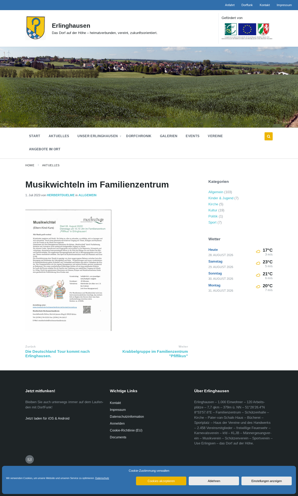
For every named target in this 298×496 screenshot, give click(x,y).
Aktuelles (50, 165)
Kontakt (115, 403)
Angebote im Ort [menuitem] (45, 149)
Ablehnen (214, 481)
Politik (213, 216)
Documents (118, 437)
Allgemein (87, 195)
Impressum (118, 409)
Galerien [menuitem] (169, 136)
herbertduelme (61, 195)
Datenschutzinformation (127, 416)
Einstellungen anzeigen (266, 481)
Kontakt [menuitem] (265, 5)
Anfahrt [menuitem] (230, 5)
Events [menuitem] (192, 136)
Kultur (212, 210)
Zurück (30, 346)
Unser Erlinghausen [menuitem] (97, 136)
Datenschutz (102, 478)
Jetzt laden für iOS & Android (47, 418)
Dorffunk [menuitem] (247, 5)
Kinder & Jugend (220, 198)
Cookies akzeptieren (161, 481)
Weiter (183, 346)
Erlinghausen (71, 25)
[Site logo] (35, 39)
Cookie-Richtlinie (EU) (126, 430)
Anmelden (117, 423)
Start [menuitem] (34, 136)
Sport (212, 222)
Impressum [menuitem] (284, 5)
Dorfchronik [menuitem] (139, 136)
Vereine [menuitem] (215, 136)
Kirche (213, 204)
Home (29, 165)
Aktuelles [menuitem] (59, 136)
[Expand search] (269, 136)
